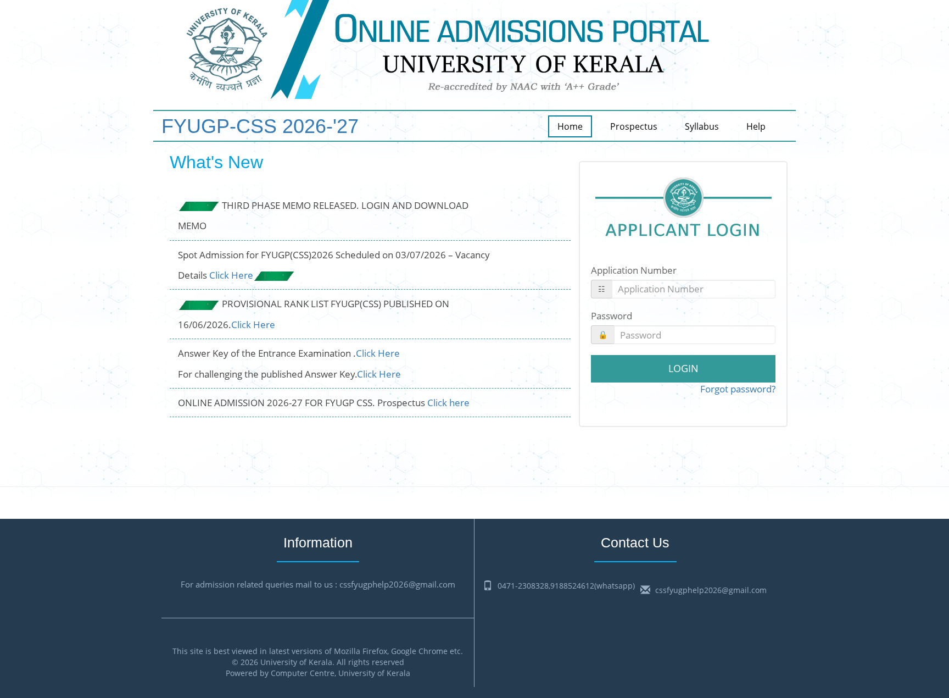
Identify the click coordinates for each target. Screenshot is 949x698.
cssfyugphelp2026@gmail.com (711, 590)
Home (570, 126)
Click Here (231, 275)
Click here (448, 402)
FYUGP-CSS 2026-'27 (260, 125)
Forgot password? (737, 389)
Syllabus (702, 126)
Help (756, 126)
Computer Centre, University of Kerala (340, 673)
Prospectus (633, 126)
